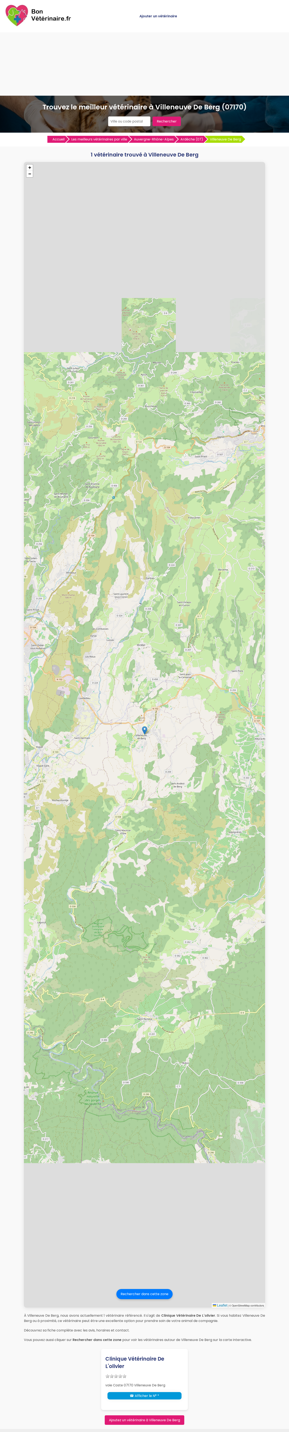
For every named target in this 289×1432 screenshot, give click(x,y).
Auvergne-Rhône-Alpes (154, 139)
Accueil (58, 139)
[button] (144, 730)
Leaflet (221, 1305)
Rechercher (167, 121)
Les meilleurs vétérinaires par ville (99, 139)
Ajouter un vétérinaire (158, 16)
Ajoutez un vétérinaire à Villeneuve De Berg (144, 1420)
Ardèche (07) (191, 139)
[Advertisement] (144, 64)
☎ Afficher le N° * (144, 1395)
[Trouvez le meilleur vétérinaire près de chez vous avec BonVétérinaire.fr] (39, 25)
